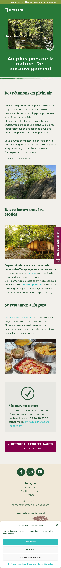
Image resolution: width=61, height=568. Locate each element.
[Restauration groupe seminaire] (30, 373)
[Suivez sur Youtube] (40, 472)
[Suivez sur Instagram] (30, 472)
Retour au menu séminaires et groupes (32, 446)
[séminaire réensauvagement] (30, 198)
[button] (56, 525)
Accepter (30, 541)
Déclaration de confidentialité (40, 564)
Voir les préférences (30, 557)
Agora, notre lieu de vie (19, 317)
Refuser (30, 549)
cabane (32, 273)
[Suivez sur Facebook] (21, 472)
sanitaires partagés (32, 284)
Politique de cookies (17, 564)
